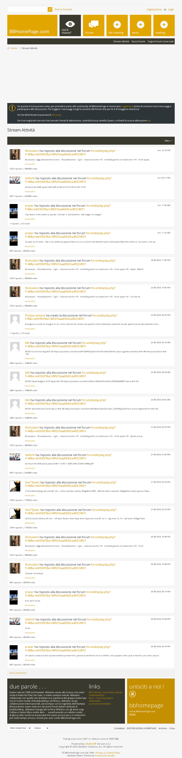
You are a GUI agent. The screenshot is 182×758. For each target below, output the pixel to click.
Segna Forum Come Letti (161, 41)
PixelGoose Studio (105, 755)
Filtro (167, 140)
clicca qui (56, 114)
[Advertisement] (91, 76)
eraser (29, 206)
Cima (172, 728)
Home (14, 48)
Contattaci (119, 728)
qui (149, 120)
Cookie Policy (113, 752)
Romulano (32, 151)
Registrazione (154, 9)
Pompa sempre (35, 315)
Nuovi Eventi (138, 41)
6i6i (27, 343)
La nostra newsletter (100, 703)
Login (171, 9)
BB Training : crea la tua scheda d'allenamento (105, 694)
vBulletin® (90, 743)
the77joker (32, 482)
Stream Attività (121, 41)
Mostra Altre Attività (18, 673)
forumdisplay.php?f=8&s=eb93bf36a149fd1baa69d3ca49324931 (68, 207)
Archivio (163, 728)
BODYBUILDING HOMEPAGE (141, 728)
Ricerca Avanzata (63, 9)
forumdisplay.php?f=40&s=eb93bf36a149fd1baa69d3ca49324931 (70, 152)
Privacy (99, 752)
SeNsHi (30, 178)
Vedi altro (30, 164)
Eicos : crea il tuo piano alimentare (101, 699)
